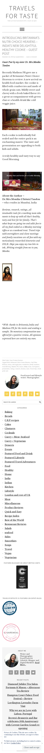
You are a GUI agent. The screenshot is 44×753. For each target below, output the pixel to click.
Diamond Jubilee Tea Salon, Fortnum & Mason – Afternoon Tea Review (23, 687)
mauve (21, 366)
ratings (12, 369)
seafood (9, 532)
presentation (6, 369)
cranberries (25, 364)
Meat (7, 499)
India (7, 478)
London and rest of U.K (17, 495)
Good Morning (6, 366)
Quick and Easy (13, 511)
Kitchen (9, 487)
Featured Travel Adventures (20, 462)
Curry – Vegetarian (15, 441)
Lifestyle (9, 491)
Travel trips (33, 369)
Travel (8, 549)
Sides (7, 536)
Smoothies (10, 541)
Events (8, 449)
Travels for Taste (22, 12)
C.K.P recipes (12, 420)
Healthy (9, 470)
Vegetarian (11, 557)
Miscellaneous (12, 503)
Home (8, 474)
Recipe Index (12, 516)
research (17, 369)
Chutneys (10, 428)
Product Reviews (18, 360)
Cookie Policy (16, 743)
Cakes (8, 424)
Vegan (8, 553)
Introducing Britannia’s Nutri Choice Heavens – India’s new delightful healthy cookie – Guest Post (20, 46)
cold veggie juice (16, 364)
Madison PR (15, 366)
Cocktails (10, 433)
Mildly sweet (27, 366)
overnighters (35, 366)
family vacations (34, 364)
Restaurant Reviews (15, 524)
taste (27, 369)
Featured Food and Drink (19, 453)
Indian (8, 482)
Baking (8, 412)
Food (11, 360)
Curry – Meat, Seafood (17, 437)
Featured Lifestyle (15, 457)
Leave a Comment (31, 57)
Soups (8, 545)
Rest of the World (14, 520)
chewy (9, 364)
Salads (8, 528)
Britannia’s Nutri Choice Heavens (20, 362)
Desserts (9, 445)
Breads (8, 416)
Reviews (23, 369)
